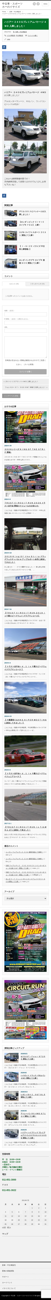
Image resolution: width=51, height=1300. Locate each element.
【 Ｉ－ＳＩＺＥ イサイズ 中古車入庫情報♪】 (32, 247)
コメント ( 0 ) (14, 284)
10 (45, 1212)
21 (25, 1220)
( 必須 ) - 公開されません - (16, 319)
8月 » (9, 1227)
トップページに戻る (11, 396)
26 (12, 1224)
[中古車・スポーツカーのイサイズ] (12, 5)
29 (32, 1224)
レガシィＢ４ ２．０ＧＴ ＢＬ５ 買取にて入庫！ (33, 1096)
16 (39, 1216)
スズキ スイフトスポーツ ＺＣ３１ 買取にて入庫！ (32, 233)
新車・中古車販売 (15, 11)
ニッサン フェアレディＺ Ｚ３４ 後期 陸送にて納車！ (24, 852)
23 (39, 1220)
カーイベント (7, 1283)
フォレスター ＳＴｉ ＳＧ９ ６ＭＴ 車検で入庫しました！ (25, 387)
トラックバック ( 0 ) (37, 284)
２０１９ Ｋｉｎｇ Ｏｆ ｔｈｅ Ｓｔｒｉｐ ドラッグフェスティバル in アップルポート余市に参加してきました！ (25, 559)
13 (19, 1216)
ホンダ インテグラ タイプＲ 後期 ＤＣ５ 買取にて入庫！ (32, 261)
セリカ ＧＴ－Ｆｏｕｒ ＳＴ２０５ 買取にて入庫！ (33, 1057)
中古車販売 (19, 35)
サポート (5, 1277)
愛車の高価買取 (8, 1271)
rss (34, 3)
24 (45, 1220)
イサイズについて (9, 1288)
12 (12, 1216)
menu (45, 4)
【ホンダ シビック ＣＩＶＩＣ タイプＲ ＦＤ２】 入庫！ (31, 223)
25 (5, 1224)
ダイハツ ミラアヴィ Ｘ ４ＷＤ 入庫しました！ (21, 381)
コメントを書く (33, 35)
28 (25, 1224)
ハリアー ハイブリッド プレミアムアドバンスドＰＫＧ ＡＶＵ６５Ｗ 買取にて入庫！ (34, 1135)
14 (25, 1216)
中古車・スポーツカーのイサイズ (22, 1295)
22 (32, 1220)
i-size (8, 39)
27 (19, 1224)
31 (45, 1224)
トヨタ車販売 (11, 35)
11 (5, 1216)
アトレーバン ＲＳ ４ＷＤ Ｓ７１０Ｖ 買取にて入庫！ (33, 1115)
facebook (38, 3)
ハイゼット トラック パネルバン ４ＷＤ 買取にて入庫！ (33, 1076)
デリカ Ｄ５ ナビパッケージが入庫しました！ (32, 212)
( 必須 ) (9, 310)
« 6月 (4, 1227)
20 (19, 1220)
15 (32, 1216)
